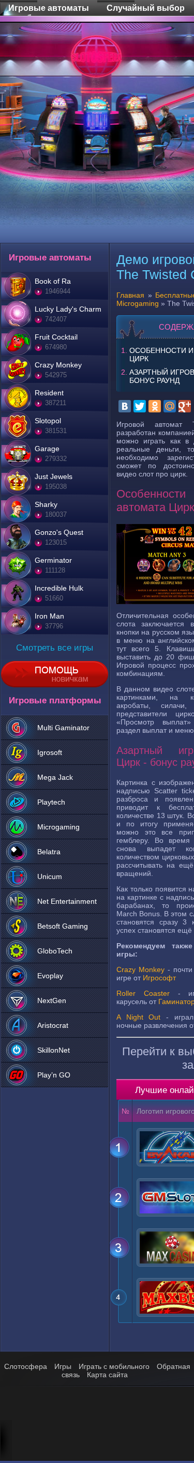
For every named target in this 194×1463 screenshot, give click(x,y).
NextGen (51, 1000)
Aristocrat (52, 1025)
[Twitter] (139, 406)
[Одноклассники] (154, 406)
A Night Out (138, 1017)
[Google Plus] (184, 406)
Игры (62, 1366)
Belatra (49, 852)
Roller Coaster (143, 993)
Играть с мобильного (114, 1366)
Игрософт (159, 978)
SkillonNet (53, 1050)
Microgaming (58, 827)
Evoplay (50, 976)
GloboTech (54, 951)
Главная (130, 295)
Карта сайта (107, 1374)
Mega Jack (55, 777)
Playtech (51, 802)
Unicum (49, 876)
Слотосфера (25, 1366)
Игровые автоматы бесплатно (48, 2)
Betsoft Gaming (62, 926)
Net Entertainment (67, 901)
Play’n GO (53, 1075)
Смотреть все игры (54, 648)
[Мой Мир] (169, 406)
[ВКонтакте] (124, 406)
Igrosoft (49, 752)
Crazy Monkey (140, 969)
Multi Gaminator (63, 727)
